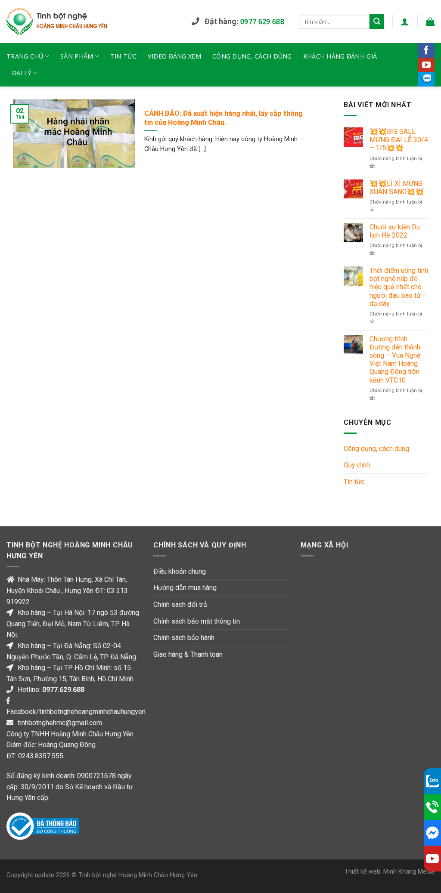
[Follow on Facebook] (426, 50)
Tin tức (123, 56)
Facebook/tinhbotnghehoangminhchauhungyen (76, 712)
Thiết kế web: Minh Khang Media (390, 871)
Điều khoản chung (179, 571)
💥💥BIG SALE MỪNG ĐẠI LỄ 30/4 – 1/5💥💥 (399, 139)
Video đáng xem (174, 56)
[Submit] (377, 21)
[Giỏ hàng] (430, 21)
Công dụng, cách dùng (252, 56)
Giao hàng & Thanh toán (188, 654)
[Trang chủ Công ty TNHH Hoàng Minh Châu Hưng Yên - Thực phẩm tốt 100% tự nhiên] (92, 21)
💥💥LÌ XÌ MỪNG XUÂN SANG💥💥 (397, 187)
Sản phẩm (76, 56)
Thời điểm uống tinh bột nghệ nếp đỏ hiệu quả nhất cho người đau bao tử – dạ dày (399, 287)
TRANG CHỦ (24, 56)
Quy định (357, 465)
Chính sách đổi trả (180, 604)
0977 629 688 (262, 21)
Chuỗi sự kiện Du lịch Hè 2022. (395, 231)
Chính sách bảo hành (183, 637)
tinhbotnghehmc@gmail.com (60, 723)
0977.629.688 (63, 690)
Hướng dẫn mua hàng (185, 588)
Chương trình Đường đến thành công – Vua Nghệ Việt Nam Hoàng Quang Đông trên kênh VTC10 (395, 359)
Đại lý (21, 73)
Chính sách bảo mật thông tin (196, 621)
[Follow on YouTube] (426, 65)
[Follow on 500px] (426, 79)
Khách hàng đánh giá (340, 56)
